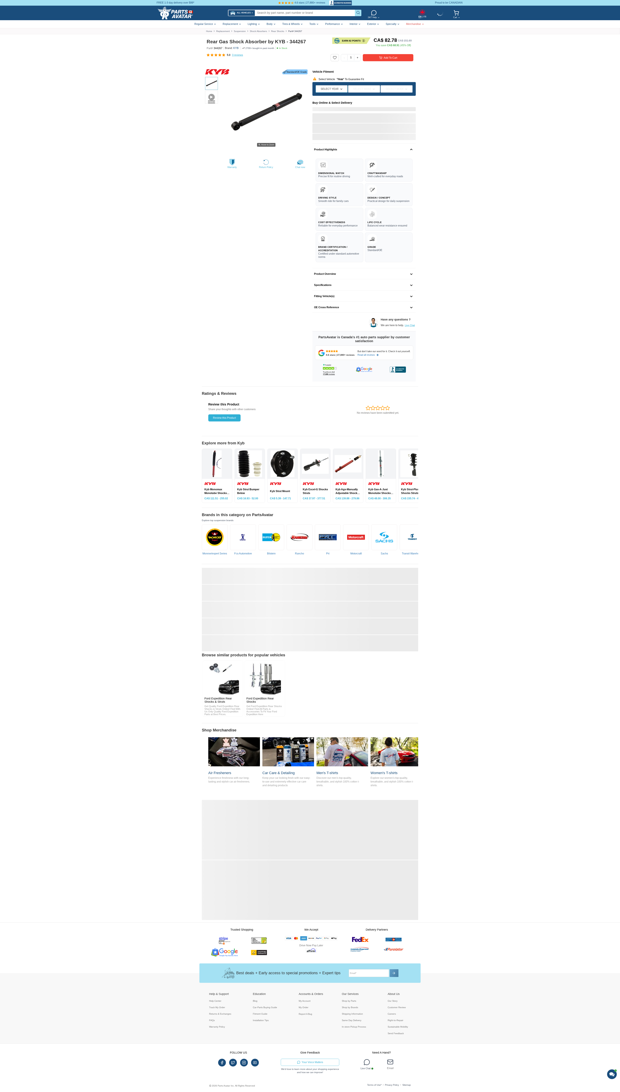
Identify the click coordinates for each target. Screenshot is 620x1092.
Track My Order (217, 1007)
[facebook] (222, 1062)
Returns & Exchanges (220, 1014)
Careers (392, 1014)
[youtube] (255, 1062)
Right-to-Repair (395, 1020)
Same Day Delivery (351, 1020)
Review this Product (224, 417)
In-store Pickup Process (354, 1026)
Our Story (393, 1001)
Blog (255, 1001)
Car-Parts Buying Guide (265, 1007)
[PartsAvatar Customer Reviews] (339, 2)
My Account (304, 1001)
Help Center (215, 1001)
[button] (241, 13)
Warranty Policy (217, 1026)
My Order (303, 1007)
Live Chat (410, 325)
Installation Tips (261, 1020)
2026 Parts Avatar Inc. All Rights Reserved (233, 1085)
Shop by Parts (349, 1001)
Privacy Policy (392, 1085)
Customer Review (397, 1007)
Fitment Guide (260, 1014)
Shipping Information (352, 1014)
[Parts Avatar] (191, 12)
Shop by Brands (350, 1007)
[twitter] (233, 1062)
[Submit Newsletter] (394, 973)
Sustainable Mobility (398, 1026)
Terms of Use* (374, 1085)
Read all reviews (366, 354)
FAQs (212, 1020)
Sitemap (406, 1085)
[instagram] (244, 1062)
